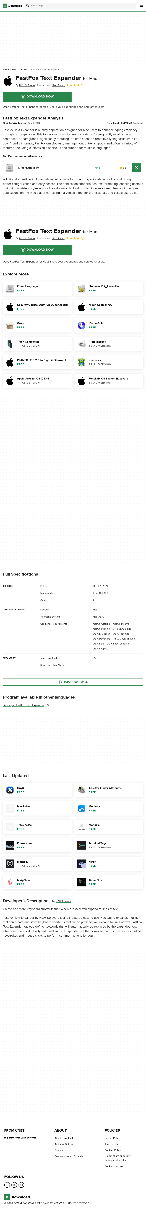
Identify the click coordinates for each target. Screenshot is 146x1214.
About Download (63, 1138)
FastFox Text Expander (56, 78)
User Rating (58, 85)
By (25, 85)
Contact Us (60, 1150)
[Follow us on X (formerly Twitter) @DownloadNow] (14, 1185)
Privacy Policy (112, 1138)
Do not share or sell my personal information (118, 1158)
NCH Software (63, 901)
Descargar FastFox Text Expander (23, 705)
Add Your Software (64, 1144)
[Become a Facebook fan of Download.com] (7, 1185)
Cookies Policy (113, 1150)
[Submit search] (28, 6)
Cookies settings (114, 1166)
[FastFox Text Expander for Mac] (8, 81)
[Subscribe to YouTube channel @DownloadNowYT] (21, 1185)
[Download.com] (12, 6)
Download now (40, 97)
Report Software (76, 681)
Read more (138, 123)
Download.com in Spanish (68, 1156)
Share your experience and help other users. (77, 107)
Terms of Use (112, 1144)
